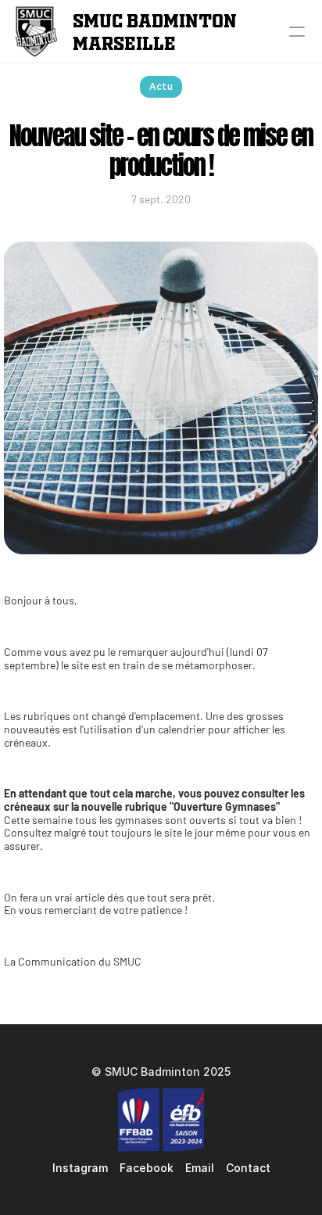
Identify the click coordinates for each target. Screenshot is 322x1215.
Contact (248, 1167)
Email (199, 1167)
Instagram (80, 1167)
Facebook (147, 1167)
